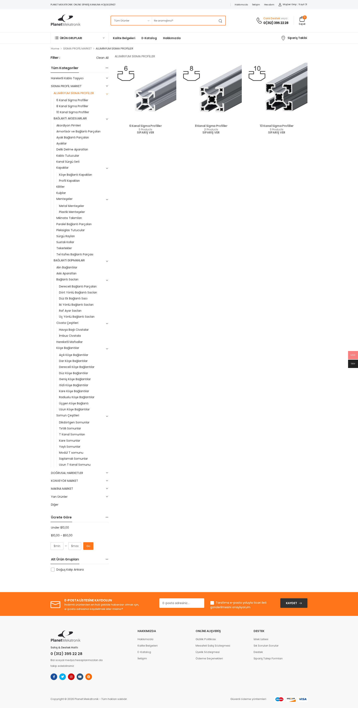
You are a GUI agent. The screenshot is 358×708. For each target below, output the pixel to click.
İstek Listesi (261, 639)
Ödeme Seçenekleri (209, 658)
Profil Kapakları (69, 181)
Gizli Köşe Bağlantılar (73, 385)
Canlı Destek (271, 18)
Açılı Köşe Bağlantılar (73, 355)
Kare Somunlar (69, 440)
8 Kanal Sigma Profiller (72, 106)
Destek (258, 652)
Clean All (102, 58)
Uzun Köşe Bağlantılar (74, 409)
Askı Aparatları (66, 273)
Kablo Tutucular (67, 155)
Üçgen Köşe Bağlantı (73, 403)
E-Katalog (149, 38)
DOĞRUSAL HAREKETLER (67, 473)
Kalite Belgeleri (124, 38)
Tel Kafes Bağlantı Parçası (74, 254)
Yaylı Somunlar (69, 446)
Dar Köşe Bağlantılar (73, 361)
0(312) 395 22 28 (275, 23)
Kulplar (61, 193)
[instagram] (71, 676)
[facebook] (54, 676)
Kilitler (60, 187)
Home (55, 48)
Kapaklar (62, 167)
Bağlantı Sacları (67, 279)
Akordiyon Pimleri (68, 125)
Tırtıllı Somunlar (70, 428)
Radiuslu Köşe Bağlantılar (76, 397)
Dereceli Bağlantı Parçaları (78, 286)
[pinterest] (88, 676)
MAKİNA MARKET (62, 488)
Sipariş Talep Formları (268, 658)
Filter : (55, 58)
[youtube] (80, 676)
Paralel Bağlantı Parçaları (74, 224)
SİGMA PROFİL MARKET (77, 48)
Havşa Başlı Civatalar (74, 330)
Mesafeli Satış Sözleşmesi (213, 646)
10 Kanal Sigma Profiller (72, 112)
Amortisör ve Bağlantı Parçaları (78, 131)
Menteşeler (64, 199)
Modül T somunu (71, 452)
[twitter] (62, 676)
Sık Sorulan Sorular (266, 646)
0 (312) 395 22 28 (66, 653)
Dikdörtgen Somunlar (74, 422)
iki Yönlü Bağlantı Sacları (76, 305)
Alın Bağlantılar (66, 267)
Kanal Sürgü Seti (68, 161)
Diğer (54, 504)
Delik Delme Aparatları (72, 149)
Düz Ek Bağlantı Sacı (73, 298)
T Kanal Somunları (72, 434)
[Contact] (260, 20)
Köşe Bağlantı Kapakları (75, 175)
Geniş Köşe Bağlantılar (75, 379)
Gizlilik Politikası (206, 639)
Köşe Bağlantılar (67, 348)
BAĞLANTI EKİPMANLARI (69, 260)
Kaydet (291, 603)
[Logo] (65, 20)
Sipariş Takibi (297, 38)
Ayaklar (61, 143)
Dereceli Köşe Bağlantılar (76, 367)
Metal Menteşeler (71, 206)
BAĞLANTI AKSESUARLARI (70, 118)
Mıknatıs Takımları (69, 218)
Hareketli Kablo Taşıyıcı (67, 78)
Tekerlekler (64, 248)
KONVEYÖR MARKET (64, 481)
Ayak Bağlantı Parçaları (72, 137)
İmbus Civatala (70, 336)
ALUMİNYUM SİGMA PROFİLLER (74, 93)
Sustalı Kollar (65, 242)
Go (88, 546)
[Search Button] (221, 20)
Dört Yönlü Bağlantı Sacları (78, 292)
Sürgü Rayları (65, 236)
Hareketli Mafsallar (69, 342)
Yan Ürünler (59, 497)
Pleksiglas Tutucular (70, 230)
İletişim (256, 4)
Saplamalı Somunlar (73, 458)
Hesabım (269, 4)
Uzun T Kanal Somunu (75, 464)
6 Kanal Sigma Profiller (72, 100)
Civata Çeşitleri (67, 323)
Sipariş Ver (145, 133)
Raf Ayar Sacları (70, 311)
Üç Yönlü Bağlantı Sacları (76, 317)
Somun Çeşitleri (67, 415)
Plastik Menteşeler (72, 212)
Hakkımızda (241, 4)
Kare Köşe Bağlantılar (74, 391)
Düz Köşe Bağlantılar (73, 373)
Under (60, 527)
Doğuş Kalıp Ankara (70, 569)
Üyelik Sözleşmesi (208, 652)
